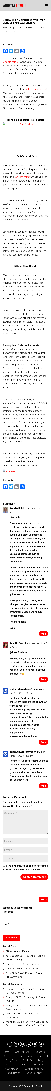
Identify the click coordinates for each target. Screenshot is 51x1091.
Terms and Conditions (32, 1065)
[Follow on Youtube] (34, 1044)
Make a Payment (36, 1056)
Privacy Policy (11, 1069)
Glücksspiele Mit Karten (17, 951)
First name (8, 912)
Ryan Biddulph (17, 508)
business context (22, 177)
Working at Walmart (15, 1021)
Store (6, 1056)
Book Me (27, 1060)
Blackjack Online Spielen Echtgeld (22, 964)
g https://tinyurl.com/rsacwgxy (26, 689)
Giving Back (11, 1060)
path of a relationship (35, 89)
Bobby (9, 997)
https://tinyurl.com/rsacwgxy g (26, 752)
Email (6, 924)
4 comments (9, 31)
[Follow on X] (16, 1044)
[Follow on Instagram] (22, 1044)
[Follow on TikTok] (41, 1044)
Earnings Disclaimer (34, 1069)
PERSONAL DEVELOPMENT (35, 27)
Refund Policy (13, 1073)
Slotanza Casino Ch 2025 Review (22, 968)
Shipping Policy (34, 1073)
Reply (43, 633)
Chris (8, 1013)
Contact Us (10, 1065)
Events (18, 1056)
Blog (40, 1060)
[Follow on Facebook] (9, 1044)
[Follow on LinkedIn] (28, 1044)
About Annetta (22, 1052)
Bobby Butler (12, 1005)
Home (6, 1052)
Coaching (40, 1052)
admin (8, 27)
